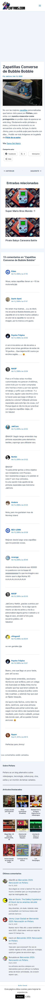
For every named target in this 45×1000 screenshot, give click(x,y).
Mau (10, 899)
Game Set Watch (14, 143)
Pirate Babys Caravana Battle (21, 240)
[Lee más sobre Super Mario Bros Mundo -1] (22, 198)
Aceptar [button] (20, 996)
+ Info (27, 996)
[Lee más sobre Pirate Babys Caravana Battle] (22, 227)
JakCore (15, 426)
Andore (14, 502)
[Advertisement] (22, 35)
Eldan (13, 271)
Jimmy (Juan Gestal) (17, 918)
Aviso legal (22, 986)
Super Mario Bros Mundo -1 (20, 211)
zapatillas (24, 110)
